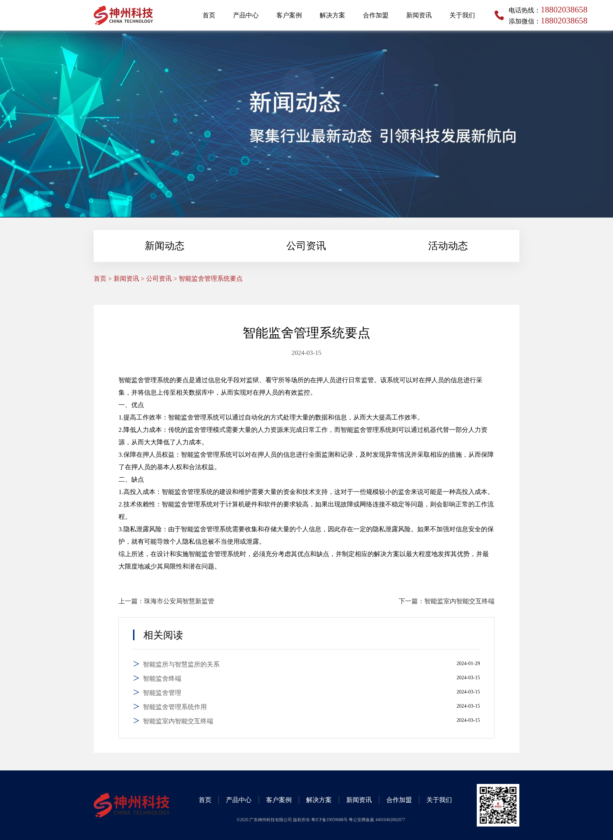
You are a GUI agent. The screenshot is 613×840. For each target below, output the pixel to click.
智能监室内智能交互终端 (459, 601)
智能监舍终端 (162, 678)
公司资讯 (306, 245)
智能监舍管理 (162, 692)
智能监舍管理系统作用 (175, 706)
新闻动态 (164, 245)
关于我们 (462, 15)
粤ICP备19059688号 (330, 819)
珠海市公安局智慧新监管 (179, 601)
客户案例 (289, 15)
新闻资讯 (419, 15)
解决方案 (332, 15)
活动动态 (448, 245)
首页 (209, 15)
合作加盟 (375, 15)
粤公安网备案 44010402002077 (377, 819)
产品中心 (246, 15)
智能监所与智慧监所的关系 (181, 664)
